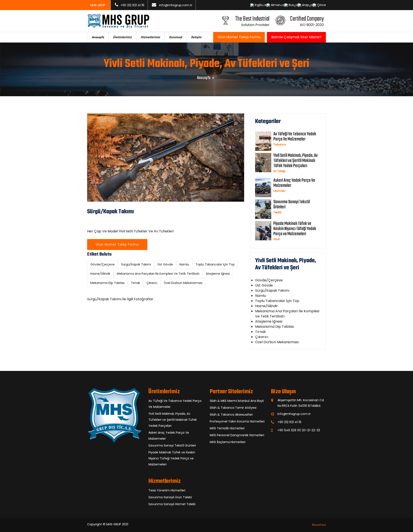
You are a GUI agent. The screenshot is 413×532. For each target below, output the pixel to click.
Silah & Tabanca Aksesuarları (231, 414)
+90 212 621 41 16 (132, 5)
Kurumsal (175, 37)
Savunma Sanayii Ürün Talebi (170, 497)
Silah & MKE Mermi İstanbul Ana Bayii (237, 401)
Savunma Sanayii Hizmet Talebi (172, 504)
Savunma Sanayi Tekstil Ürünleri (291, 204)
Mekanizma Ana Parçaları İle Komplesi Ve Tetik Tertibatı (158, 273)
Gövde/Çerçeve (102, 264)
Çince (321, 5)
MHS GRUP (113, 524)
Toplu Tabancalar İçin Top (215, 264)
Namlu (184, 264)
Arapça (307, 5)
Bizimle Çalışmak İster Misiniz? (296, 37)
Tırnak (135, 283)
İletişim (196, 37)
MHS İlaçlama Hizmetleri (227, 442)
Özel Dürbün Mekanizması (183, 283)
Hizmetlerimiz (150, 37)
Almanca (277, 5)
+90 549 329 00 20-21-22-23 (298, 430)
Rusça (293, 5)
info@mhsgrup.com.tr (175, 5)
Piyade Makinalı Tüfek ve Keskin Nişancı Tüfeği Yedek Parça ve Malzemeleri (294, 229)
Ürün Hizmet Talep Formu (238, 37)
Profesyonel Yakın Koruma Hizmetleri (237, 421)
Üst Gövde (165, 264)
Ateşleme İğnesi (218, 273)
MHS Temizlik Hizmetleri (227, 428)
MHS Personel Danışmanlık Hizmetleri (237, 435)
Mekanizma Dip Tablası (107, 283)
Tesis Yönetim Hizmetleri (166, 490)
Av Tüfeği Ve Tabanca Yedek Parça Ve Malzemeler (294, 136)
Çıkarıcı (151, 283)
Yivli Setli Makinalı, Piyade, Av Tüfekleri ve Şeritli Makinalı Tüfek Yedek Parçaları (295, 160)
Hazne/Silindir (100, 273)
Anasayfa (98, 37)
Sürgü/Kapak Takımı (136, 264)
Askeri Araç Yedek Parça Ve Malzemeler (294, 183)
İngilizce (260, 5)
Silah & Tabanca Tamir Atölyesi (233, 407)
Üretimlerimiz (122, 37)
